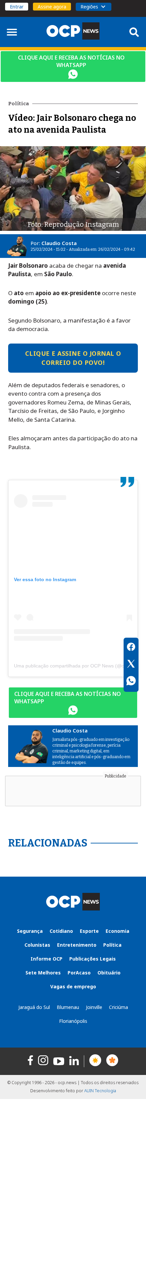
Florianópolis (73, 1021)
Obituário (109, 972)
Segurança (30, 931)
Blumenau (68, 1007)
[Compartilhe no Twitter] (131, 665)
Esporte (89, 931)
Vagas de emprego (73, 986)
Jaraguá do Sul (34, 1007)
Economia (117, 931)
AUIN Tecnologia (100, 1091)
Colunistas (37, 945)
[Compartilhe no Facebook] (131, 648)
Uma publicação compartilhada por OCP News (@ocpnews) (78, 665)
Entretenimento (76, 945)
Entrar (16, 6)
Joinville (94, 1007)
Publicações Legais (92, 958)
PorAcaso (79, 972)
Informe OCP (46, 958)
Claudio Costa (59, 243)
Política (112, 945)
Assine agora (52, 6)
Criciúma (118, 1007)
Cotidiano (61, 931)
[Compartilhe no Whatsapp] (131, 682)
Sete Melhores (43, 972)
